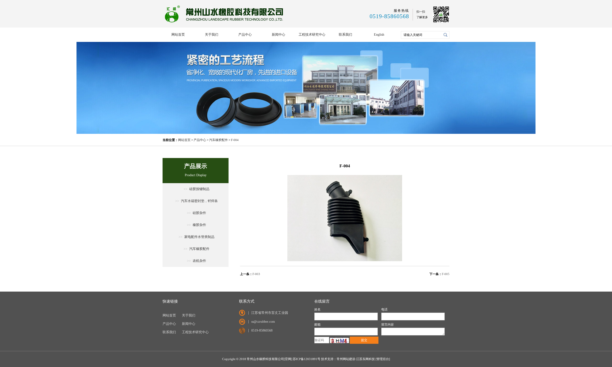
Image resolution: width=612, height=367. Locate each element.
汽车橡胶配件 (218, 140)
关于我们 (211, 34)
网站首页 (178, 34)
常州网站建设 (346, 359)
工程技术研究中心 (312, 34)
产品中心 (245, 34)
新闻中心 (278, 34)
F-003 (256, 274)
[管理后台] (383, 359)
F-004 (235, 140)
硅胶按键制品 (196, 189)
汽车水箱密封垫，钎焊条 (196, 201)
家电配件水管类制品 (196, 237)
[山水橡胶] (225, 23)
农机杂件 (196, 261)
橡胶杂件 (196, 225)
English (379, 34)
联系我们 (345, 34)
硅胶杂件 (196, 213)
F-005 (445, 274)
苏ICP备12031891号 (306, 359)
